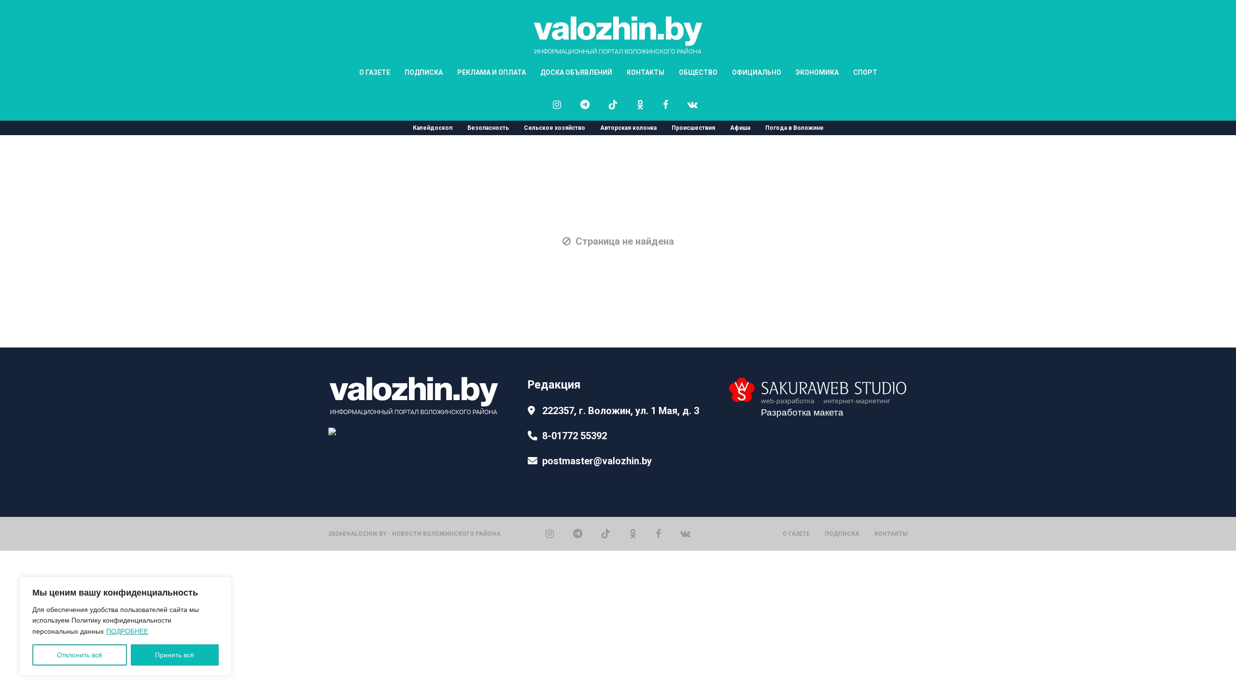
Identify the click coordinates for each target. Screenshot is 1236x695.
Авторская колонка (628, 128)
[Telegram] (577, 533)
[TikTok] (606, 533)
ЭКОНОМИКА (817, 72)
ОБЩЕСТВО (698, 72)
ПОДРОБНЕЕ (127, 631)
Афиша (740, 128)
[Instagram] (550, 533)
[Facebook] (658, 533)
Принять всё (174, 655)
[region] (125, 626)
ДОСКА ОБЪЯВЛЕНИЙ (576, 72)
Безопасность (488, 128)
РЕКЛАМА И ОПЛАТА (491, 72)
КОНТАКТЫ (645, 72)
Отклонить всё (79, 655)
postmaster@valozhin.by (597, 461)
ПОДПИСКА (424, 72)
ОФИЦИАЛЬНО (756, 72)
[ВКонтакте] (685, 533)
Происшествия (693, 128)
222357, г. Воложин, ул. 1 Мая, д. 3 (620, 411)
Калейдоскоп (432, 128)
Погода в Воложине (794, 128)
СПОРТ (865, 72)
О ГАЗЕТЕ (374, 72)
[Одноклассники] (633, 533)
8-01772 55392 (574, 436)
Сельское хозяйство (554, 128)
